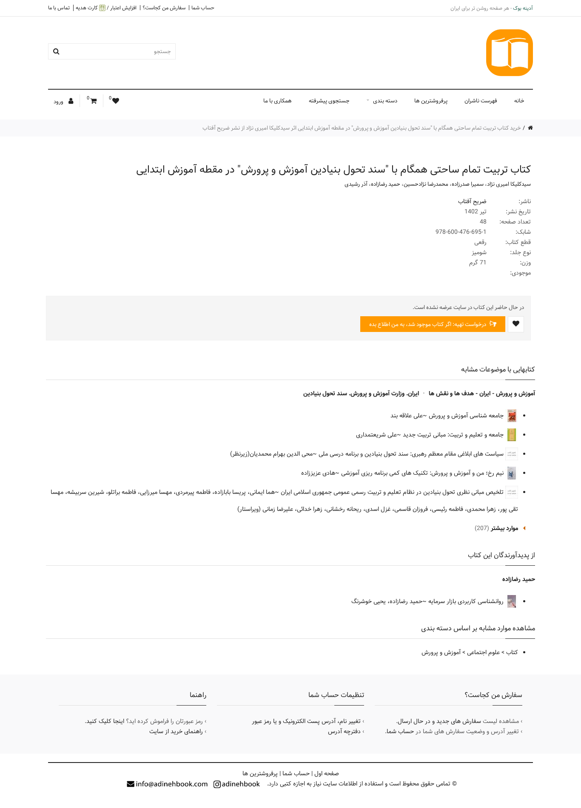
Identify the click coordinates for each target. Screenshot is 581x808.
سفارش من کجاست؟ (163, 7)
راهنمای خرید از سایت (176, 731)
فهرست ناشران (480, 100)
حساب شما (202, 7)
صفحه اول (326, 773)
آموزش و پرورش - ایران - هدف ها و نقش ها (482, 393)
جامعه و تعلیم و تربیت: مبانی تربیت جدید (454, 435)
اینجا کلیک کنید (105, 721)
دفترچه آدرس (344, 731)
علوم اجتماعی (483, 652)
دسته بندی (385, 100)
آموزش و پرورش (441, 652)
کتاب (512, 652)
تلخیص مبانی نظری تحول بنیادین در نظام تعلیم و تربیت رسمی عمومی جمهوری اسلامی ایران (393, 492)
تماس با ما (59, 7)
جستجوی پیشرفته (329, 100)
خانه (519, 100)
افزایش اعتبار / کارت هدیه (106, 8)
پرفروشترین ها (430, 100)
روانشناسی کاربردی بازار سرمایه (466, 601)
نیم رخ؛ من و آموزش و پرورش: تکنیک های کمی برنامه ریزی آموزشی (423, 473)
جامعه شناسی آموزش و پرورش (467, 416)
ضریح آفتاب (472, 201)
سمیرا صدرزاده (468, 184)
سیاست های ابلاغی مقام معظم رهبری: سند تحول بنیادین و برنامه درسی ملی (412, 454)
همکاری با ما (277, 100)
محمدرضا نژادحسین (426, 184)
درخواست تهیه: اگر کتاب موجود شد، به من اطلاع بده (428, 324)
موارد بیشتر (504, 528)
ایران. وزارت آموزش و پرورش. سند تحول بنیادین (361, 393)
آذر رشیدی (356, 184)
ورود (59, 101)
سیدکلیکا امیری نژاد (509, 184)
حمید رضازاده (385, 184)
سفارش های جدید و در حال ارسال (439, 721)
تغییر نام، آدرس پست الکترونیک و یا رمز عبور (306, 721)
